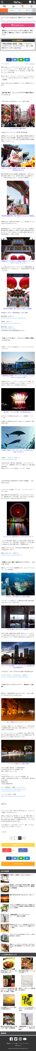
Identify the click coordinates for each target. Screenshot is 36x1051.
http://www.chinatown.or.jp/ (8, 328)
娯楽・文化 (27, 10)
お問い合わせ (18, 1045)
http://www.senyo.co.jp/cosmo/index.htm (11, 555)
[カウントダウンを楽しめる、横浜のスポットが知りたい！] (27, 59)
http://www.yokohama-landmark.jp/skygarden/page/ (14, 677)
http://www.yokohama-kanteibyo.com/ (11, 323)
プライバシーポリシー (24, 1043)
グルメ (20, 10)
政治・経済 (11, 10)
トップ (4, 10)
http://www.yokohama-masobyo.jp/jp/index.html (13, 318)
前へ (12, 838)
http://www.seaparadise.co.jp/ (9, 459)
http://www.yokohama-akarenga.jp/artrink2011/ (13, 796)
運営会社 (9, 1043)
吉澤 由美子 (32, 63)
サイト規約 (14, 1043)
